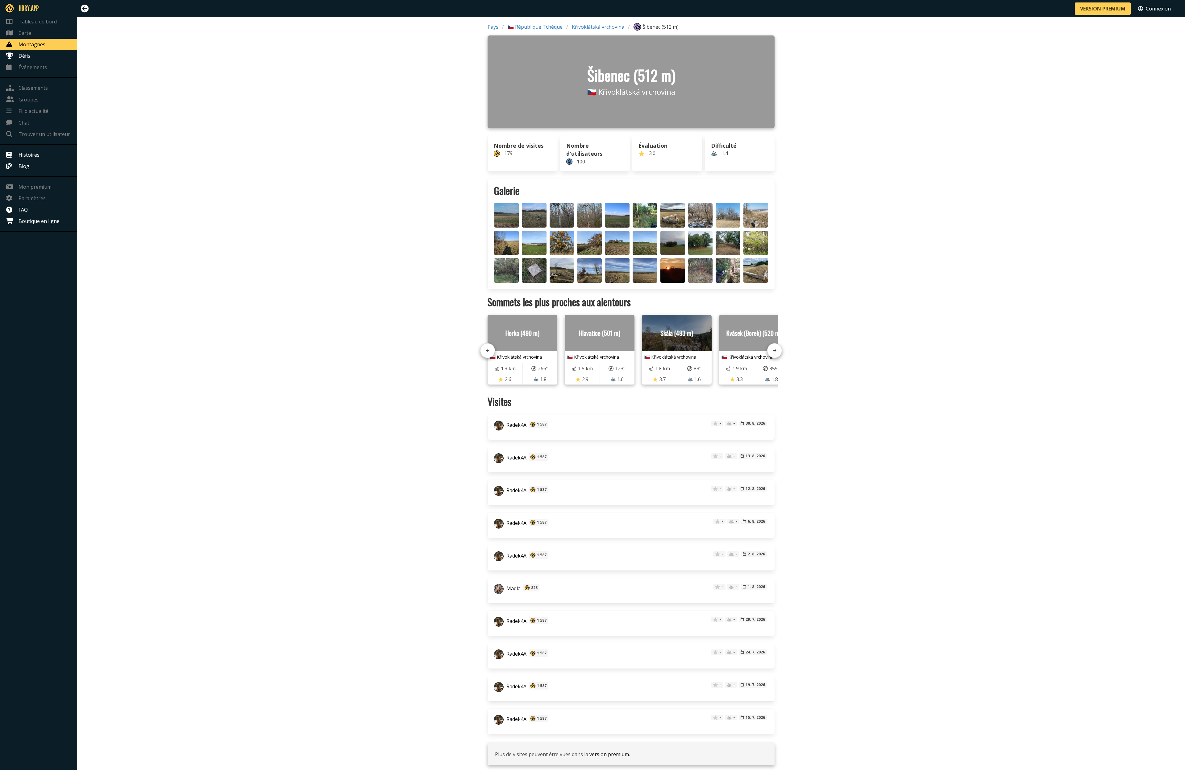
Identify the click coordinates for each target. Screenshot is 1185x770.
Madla (513, 588)
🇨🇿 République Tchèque (535, 26)
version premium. (609, 754)
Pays (493, 26)
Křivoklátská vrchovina (598, 26)
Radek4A (515, 425)
